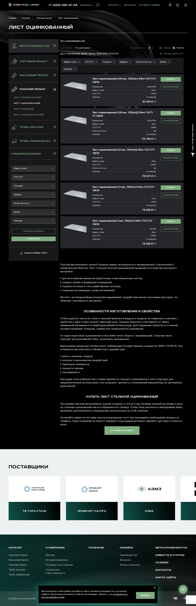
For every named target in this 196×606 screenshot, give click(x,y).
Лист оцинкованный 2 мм (72, 41)
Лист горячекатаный (27, 97)
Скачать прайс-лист (36, 253)
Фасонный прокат (19, 560)
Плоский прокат (44, 18)
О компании (55, 547)
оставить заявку (122, 430)
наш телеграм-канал (193, 137)
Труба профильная (19, 574)
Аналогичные (170, 87)
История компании (56, 560)
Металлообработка (171, 547)
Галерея (161, 562)
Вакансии (125, 560)
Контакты (130, 5)
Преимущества (128, 555)
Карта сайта (165, 577)
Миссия (50, 555)
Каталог (26, 18)
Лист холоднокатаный (29, 115)
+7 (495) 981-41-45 (62, 5)
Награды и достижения (59, 564)
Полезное (96, 547)
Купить (171, 79)
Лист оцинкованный (27, 103)
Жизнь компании (130, 564)
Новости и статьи (169, 555)
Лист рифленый (24, 109)
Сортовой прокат (18, 555)
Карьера (126, 547)
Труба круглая (17, 569)
